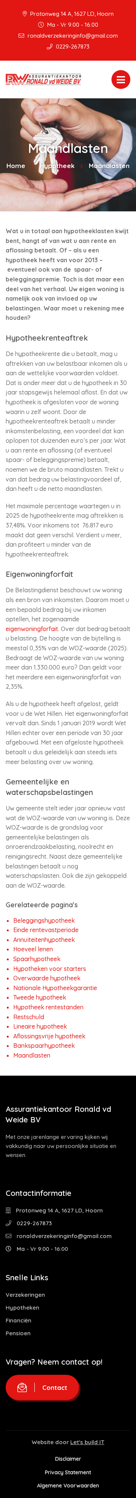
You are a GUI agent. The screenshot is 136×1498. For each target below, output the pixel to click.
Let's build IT (87, 1442)
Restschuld (28, 1017)
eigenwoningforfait (32, 629)
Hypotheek (57, 166)
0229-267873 (72, 46)
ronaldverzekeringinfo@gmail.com (72, 35)
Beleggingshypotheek (44, 920)
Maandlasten (31, 1055)
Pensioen (18, 1333)
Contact (54, 1387)
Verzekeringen (25, 1294)
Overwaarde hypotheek (46, 978)
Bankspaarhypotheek (44, 1045)
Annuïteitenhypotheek (44, 939)
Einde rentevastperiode (46, 930)
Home (15, 166)
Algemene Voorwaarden (68, 1485)
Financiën (18, 1320)
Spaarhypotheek (36, 959)
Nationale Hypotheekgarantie (55, 988)
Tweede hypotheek (39, 997)
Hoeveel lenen (33, 949)
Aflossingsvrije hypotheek (49, 1036)
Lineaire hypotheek (40, 1026)
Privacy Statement (68, 1472)
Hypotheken (22, 1307)
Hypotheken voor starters (49, 968)
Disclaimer (68, 1458)
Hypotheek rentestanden (48, 1007)
